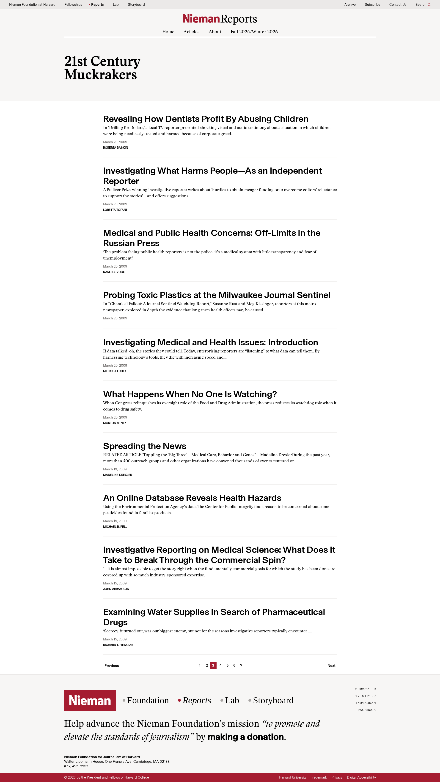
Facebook (367, 709)
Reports (97, 5)
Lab (116, 5)
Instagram (365, 702)
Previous (111, 665)
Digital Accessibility (361, 777)
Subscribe (372, 5)
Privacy (337, 777)
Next (331, 665)
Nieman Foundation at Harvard (32, 5)
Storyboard (136, 5)
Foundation (148, 700)
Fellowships (73, 5)
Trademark (319, 777)
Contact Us (397, 5)
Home (168, 32)
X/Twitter (365, 695)
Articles (192, 32)
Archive (350, 5)
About (215, 32)
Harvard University (292, 777)
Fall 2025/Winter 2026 (254, 32)
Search (420, 5)
